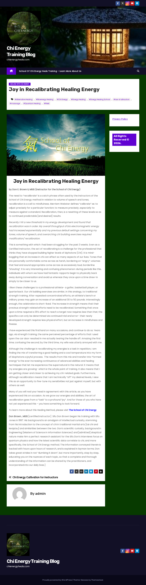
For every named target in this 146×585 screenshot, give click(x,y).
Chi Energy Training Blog (33, 561)
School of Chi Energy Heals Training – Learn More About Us (50, 71)
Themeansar (97, 580)
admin (40, 494)
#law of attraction (121, 99)
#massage (15, 103)
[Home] (11, 71)
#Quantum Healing (31, 103)
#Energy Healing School (99, 99)
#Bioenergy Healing (44, 99)
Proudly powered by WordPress (57, 580)
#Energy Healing (78, 99)
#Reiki (46, 103)
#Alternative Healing (24, 99)
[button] (138, 71)
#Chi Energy (62, 99)
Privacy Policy (120, 119)
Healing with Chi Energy (19, 84)
